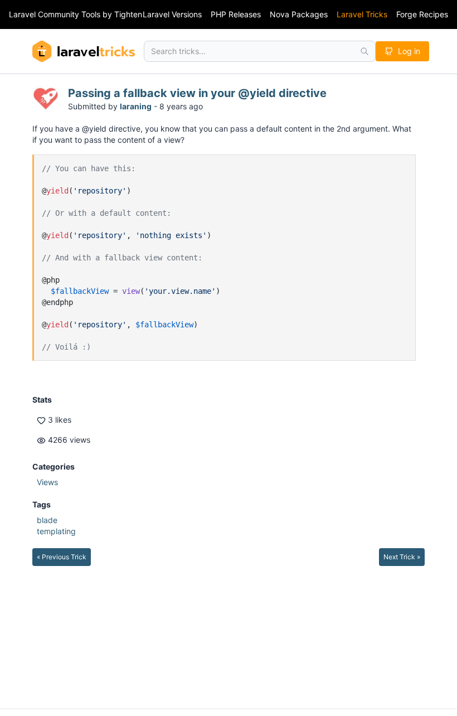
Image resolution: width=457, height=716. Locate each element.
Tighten (128, 14)
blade (47, 520)
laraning (136, 106)
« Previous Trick (61, 557)
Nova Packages (299, 14)
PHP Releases (236, 14)
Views (47, 482)
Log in (409, 51)
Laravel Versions (172, 14)
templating (56, 531)
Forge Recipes (422, 14)
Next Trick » (401, 557)
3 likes (58, 419)
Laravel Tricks (362, 14)
